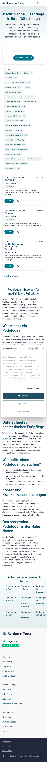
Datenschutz (7, 751)
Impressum (7, 726)
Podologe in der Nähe (12, 703)
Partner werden (9, 722)
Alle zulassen (23, 396)
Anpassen (22, 404)
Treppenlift (7, 666)
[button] (43, 3)
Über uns (6, 717)
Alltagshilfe (7, 699)
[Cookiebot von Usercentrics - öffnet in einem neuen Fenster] (28, 348)
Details (9, 201)
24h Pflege (7, 694)
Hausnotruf (7, 661)
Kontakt (5, 731)
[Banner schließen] (43, 348)
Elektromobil (8, 671)
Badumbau (7, 689)
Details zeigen (33, 388)
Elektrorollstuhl (9, 676)
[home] (13, 2)
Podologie (6, 439)
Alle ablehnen (23, 411)
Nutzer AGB (6, 742)
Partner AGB (7, 746)
